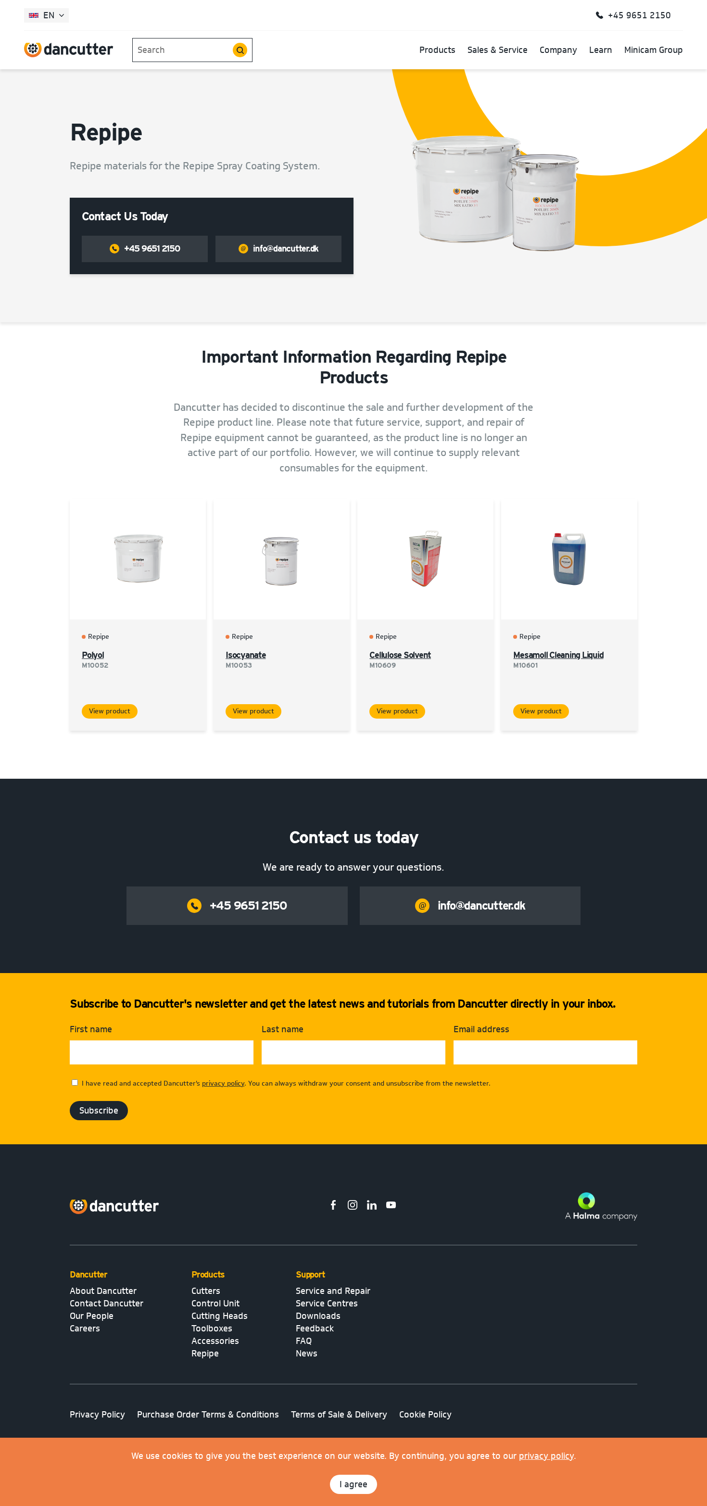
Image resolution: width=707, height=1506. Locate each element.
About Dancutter (103, 1291)
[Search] (240, 50)
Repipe (205, 1353)
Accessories (215, 1341)
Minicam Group (653, 50)
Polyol (93, 655)
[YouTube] (391, 1206)
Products (437, 50)
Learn (600, 50)
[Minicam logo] (114, 1207)
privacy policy (546, 1456)
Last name (282, 1029)
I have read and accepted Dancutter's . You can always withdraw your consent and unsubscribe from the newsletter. (286, 1083)
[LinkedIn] (371, 1206)
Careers (85, 1328)
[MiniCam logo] (69, 50)
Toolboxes (211, 1328)
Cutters (205, 1291)
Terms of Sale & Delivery (339, 1414)
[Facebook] (333, 1206)
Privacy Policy (97, 1414)
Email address (481, 1029)
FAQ (304, 1341)
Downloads (318, 1316)
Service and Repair (333, 1291)
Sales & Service (497, 50)
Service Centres (327, 1303)
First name (91, 1029)
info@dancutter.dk (285, 248)
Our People (92, 1316)
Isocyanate (246, 655)
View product (109, 711)
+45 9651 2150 (152, 248)
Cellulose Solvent (400, 655)
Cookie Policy (425, 1414)
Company (558, 50)
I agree (353, 1484)
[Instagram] (352, 1206)
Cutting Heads (219, 1316)
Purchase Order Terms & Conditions (208, 1414)
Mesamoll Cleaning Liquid (558, 655)
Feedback (315, 1328)
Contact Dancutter (106, 1303)
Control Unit (215, 1303)
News (306, 1353)
